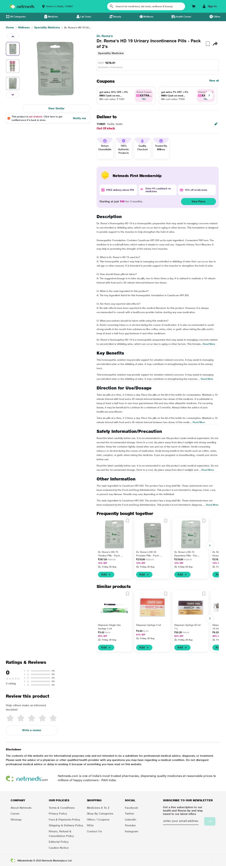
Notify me (79, 118)
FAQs (90, 825)
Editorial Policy (59, 841)
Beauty (117, 16)
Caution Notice (59, 847)
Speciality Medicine (111, 53)
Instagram (131, 831)
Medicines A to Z (98, 807)
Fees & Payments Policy (64, 819)
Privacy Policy (58, 813)
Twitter (129, 813)
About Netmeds (21, 807)
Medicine (53, 16)
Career (15, 813)
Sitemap (16, 819)
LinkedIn (130, 819)
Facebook (131, 807)
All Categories (18, 16)
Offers (216, 16)
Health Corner (183, 16)
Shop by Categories (100, 813)
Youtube (130, 825)
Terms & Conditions (62, 807)
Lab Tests (85, 16)
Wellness (148, 16)
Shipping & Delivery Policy (66, 825)
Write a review (31, 730)
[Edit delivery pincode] (216, 124)
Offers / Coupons (98, 819)
